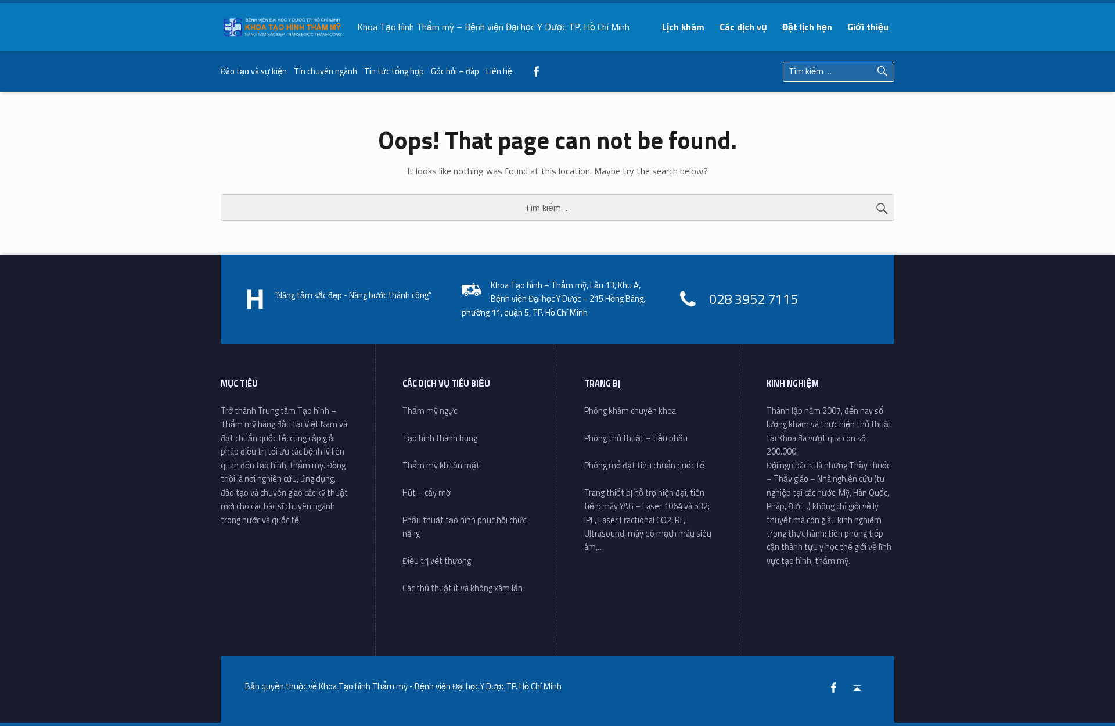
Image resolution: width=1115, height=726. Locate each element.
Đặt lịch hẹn (807, 27)
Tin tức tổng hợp (394, 71)
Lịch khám (683, 27)
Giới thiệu (868, 27)
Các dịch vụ (743, 27)
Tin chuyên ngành (325, 71)
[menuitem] (684, 26)
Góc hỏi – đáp (455, 71)
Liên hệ (499, 71)
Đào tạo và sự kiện (254, 71)
